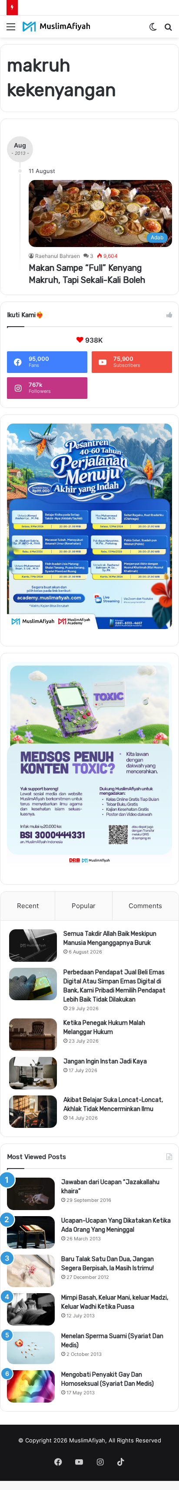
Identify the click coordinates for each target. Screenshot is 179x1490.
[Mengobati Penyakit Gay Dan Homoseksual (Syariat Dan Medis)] (31, 1386)
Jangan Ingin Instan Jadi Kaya (105, 1061)
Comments (145, 906)
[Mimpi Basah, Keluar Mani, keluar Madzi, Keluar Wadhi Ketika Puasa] (31, 1309)
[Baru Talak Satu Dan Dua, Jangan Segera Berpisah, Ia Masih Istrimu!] (31, 1271)
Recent (28, 906)
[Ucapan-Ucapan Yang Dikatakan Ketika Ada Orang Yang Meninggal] (31, 1232)
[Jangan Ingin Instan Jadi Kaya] (33, 1073)
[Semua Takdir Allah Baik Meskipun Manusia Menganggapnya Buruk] (33, 945)
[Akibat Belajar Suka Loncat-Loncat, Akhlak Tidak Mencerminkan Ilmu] (33, 1111)
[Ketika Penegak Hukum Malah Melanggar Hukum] (33, 1034)
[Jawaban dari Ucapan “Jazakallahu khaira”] (31, 1194)
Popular (84, 906)
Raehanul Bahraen (57, 256)
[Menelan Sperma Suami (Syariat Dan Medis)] (31, 1348)
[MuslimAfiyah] (56, 27)
